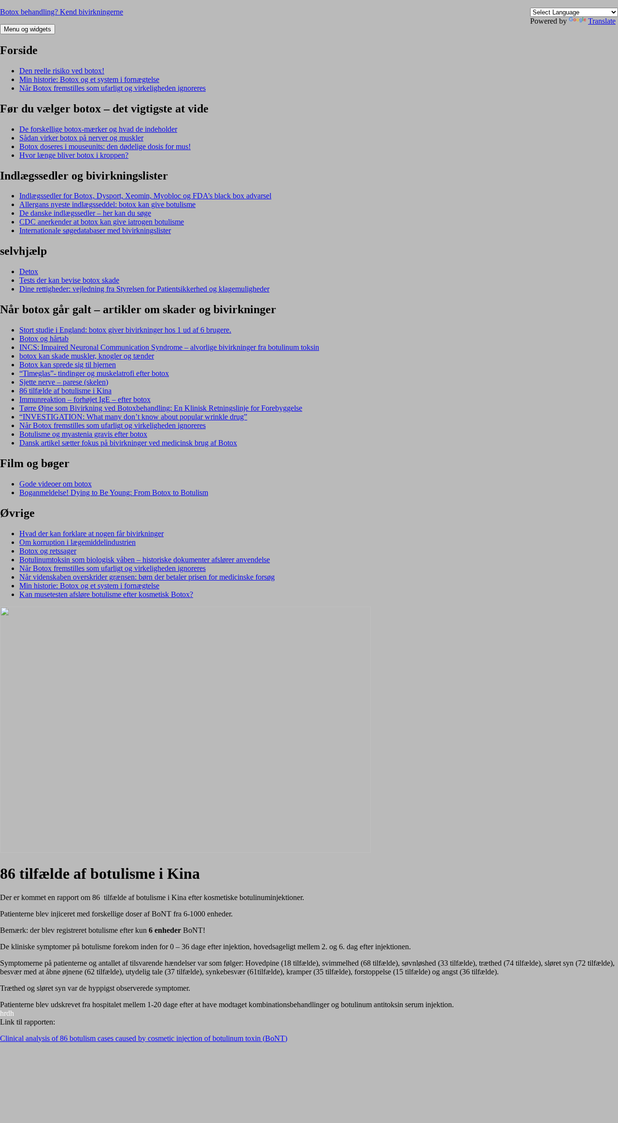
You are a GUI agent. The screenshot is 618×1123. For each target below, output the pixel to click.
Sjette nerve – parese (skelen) (63, 382)
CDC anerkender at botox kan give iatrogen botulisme (101, 222)
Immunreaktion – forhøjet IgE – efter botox (85, 399)
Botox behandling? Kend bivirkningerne (61, 12)
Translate (602, 21)
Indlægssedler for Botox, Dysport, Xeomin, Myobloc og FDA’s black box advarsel (145, 196)
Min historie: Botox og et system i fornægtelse (89, 79)
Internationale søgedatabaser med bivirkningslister (95, 230)
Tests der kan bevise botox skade (69, 280)
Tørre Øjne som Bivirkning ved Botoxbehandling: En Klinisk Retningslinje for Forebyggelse (160, 408)
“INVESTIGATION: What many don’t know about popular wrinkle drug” (133, 417)
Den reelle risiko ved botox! (61, 71)
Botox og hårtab (44, 338)
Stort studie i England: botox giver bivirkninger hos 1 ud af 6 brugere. (125, 330)
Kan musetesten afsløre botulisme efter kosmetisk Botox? (106, 594)
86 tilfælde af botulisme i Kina (65, 391)
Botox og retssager (47, 551)
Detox (28, 271)
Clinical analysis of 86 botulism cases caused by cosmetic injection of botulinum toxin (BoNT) (143, 1038)
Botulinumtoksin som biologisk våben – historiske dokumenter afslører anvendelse (144, 559)
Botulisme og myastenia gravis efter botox (83, 434)
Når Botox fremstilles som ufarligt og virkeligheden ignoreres (112, 88)
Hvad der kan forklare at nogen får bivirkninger (91, 533)
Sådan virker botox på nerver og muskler (81, 138)
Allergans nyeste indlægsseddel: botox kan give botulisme (107, 204)
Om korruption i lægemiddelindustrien (77, 542)
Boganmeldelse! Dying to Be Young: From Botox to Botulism (113, 492)
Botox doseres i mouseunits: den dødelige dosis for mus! (105, 146)
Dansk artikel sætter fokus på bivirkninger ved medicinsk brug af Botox (128, 443)
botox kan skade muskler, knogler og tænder (86, 356)
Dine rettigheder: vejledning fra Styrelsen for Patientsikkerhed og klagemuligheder (144, 289)
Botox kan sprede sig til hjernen (67, 364)
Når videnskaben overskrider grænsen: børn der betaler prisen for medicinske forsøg (147, 577)
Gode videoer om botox (55, 484)
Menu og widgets (27, 29)
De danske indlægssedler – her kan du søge (85, 213)
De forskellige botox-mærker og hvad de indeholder (98, 129)
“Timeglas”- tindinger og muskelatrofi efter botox (94, 373)
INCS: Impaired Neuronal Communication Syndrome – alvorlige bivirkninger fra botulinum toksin (169, 347)
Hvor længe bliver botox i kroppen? (73, 155)
